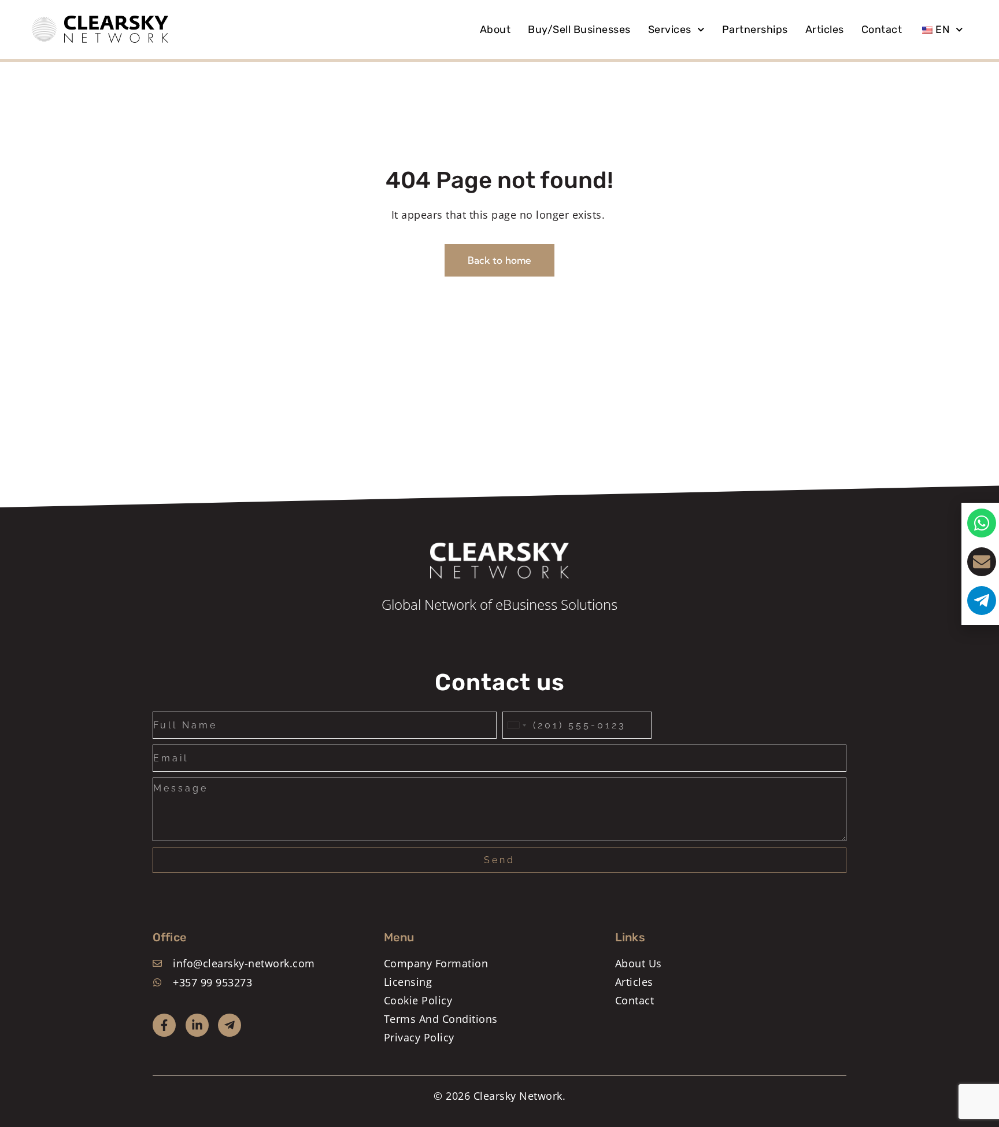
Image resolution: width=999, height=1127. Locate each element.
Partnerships (755, 29)
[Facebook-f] (164, 1025)
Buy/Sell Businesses (579, 29)
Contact (881, 29)
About (495, 29)
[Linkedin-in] (197, 1025)
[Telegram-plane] (229, 1025)
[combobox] (516, 725)
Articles (824, 29)
